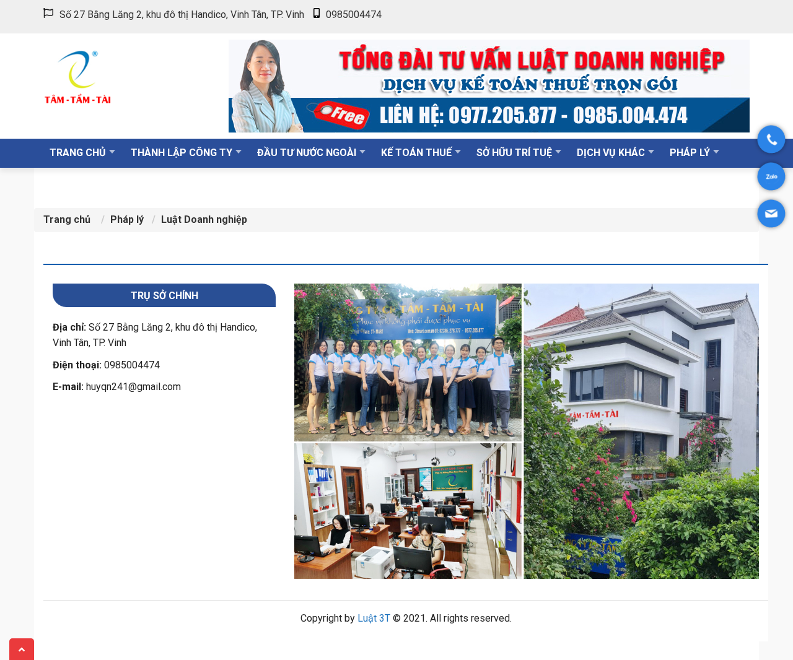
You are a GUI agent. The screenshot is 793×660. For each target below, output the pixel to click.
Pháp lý (690, 152)
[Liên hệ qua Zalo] (771, 176)
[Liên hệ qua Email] (771, 214)
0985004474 (354, 14)
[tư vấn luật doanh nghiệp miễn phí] (489, 85)
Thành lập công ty (181, 152)
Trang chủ (78, 152)
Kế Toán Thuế (416, 152)
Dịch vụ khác (611, 152)
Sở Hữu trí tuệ (514, 152)
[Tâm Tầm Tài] (124, 74)
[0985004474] (771, 139)
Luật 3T (373, 618)
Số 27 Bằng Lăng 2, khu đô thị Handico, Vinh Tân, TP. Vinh (181, 14)
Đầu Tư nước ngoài (306, 152)
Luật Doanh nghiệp (204, 219)
